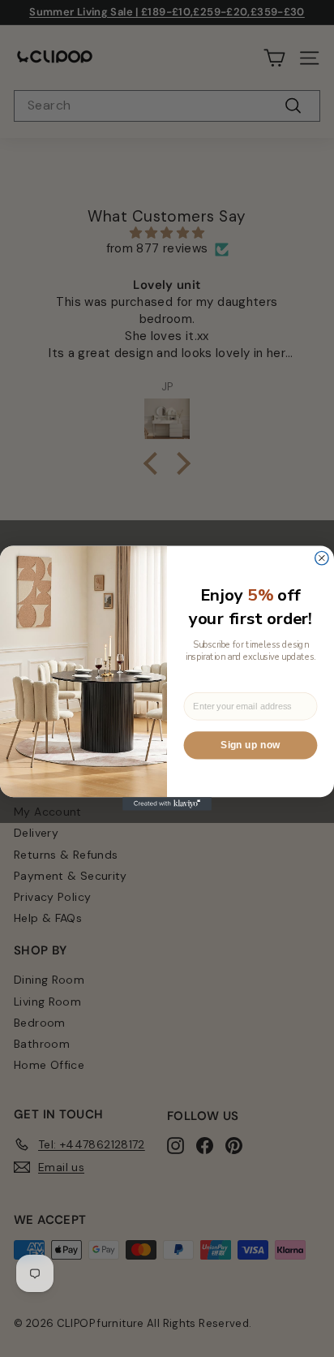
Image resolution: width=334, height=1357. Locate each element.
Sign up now (250, 746)
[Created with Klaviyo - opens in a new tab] (167, 804)
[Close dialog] (321, 558)
